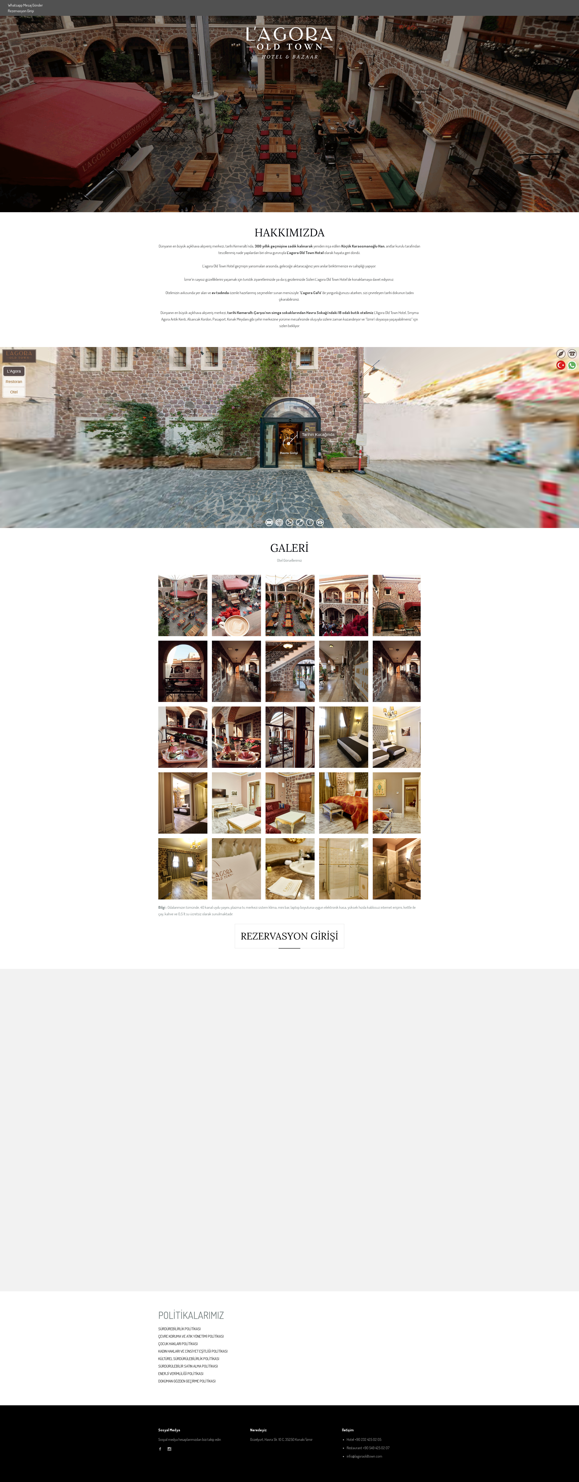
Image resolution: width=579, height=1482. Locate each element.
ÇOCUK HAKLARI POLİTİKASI (178, 1343)
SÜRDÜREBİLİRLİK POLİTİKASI (179, 1328)
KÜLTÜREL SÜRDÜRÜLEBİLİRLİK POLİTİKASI (188, 1358)
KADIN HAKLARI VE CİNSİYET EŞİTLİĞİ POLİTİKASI (193, 1351)
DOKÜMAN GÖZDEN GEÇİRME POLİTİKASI (187, 1381)
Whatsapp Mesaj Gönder (25, 5)
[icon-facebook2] (161, 1449)
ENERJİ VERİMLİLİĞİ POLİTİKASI (180, 1373)
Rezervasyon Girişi (21, 10)
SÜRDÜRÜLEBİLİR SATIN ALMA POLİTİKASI (188, 1366)
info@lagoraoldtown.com (364, 1456)
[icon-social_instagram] (169, 1449)
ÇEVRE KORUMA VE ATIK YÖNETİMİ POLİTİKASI (191, 1336)
